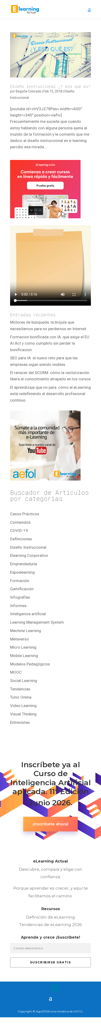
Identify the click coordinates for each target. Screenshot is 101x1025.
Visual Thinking (23, 714)
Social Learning (23, 680)
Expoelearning (22, 572)
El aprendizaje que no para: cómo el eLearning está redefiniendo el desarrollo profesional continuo (50, 393)
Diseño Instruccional (28, 547)
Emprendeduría (23, 564)
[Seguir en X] (46, 988)
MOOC (16, 672)
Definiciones (21, 539)
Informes (18, 605)
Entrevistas (20, 722)
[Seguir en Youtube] (64, 988)
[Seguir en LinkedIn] (55, 988)
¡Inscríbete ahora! (50, 824)
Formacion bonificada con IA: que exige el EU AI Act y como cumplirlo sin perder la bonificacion (49, 343)
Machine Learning (25, 630)
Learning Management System (37, 622)
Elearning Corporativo (29, 555)
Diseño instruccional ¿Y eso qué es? (50, 86)
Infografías (20, 597)
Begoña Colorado (28, 91)
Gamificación (22, 589)
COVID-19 (19, 530)
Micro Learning (23, 647)
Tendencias (20, 689)
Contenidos (20, 522)
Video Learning (23, 705)
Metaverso (19, 639)
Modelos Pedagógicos (30, 664)
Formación (19, 580)
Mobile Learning (24, 655)
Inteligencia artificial (28, 613)
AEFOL (78, 1011)
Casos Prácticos (24, 514)
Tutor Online (20, 697)
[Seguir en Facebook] (36, 988)
